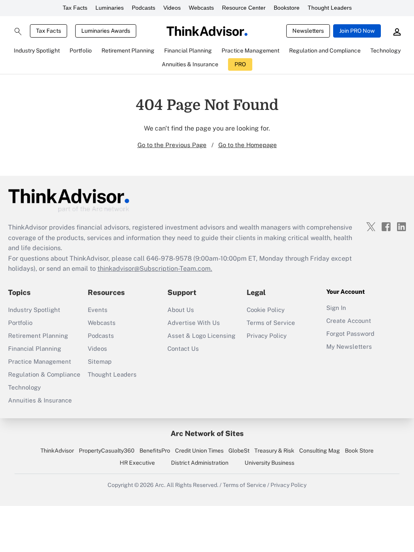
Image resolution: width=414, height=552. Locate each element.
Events (98, 309)
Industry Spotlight (34, 309)
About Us (180, 309)
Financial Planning (34, 348)
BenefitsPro (154, 450)
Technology (24, 387)
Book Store (359, 450)
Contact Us (183, 348)
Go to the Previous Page (172, 144)
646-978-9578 (169, 258)
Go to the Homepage (247, 144)
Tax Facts (75, 7)
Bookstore (287, 7)
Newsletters (308, 30)
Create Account (348, 320)
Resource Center (244, 7)
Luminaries (109, 7)
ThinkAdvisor (57, 450)
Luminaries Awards (105, 30)
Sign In (336, 307)
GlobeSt (238, 450)
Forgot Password (350, 333)
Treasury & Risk (274, 450)
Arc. (160, 485)
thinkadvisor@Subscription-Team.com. (154, 268)
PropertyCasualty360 (107, 450)
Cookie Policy (266, 309)
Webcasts (201, 7)
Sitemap (100, 361)
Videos (172, 7)
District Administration (199, 462)
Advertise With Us (193, 322)
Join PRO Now (357, 30)
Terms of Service (271, 322)
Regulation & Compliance (44, 374)
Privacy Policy (267, 335)
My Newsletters (349, 346)
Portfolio (20, 322)
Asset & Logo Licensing (201, 335)
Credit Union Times (199, 450)
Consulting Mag (319, 450)
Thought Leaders (330, 7)
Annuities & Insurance (40, 400)
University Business (269, 462)
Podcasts (143, 7)
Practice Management (39, 361)
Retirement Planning (38, 335)
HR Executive (137, 462)
